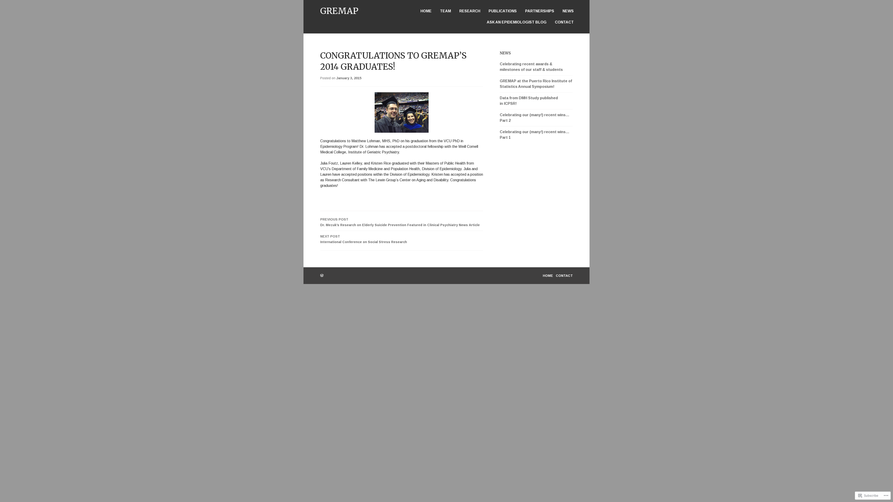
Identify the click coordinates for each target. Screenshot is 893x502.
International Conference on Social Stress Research (363, 239)
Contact (564, 22)
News (568, 11)
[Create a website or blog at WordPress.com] (321, 275)
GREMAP (339, 11)
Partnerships (539, 11)
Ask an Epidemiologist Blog (516, 22)
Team (445, 11)
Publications (503, 11)
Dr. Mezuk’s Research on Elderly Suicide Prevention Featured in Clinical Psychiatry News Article (400, 222)
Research (469, 11)
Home (426, 11)
